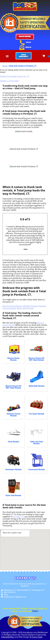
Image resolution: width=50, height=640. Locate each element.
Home (4, 66)
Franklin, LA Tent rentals (9, 81)
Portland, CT (18, 516)
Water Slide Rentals (25, 308)
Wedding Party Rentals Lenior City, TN (14, 76)
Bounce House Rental (12, 306)
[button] (7, 56)
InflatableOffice (7, 637)
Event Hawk (37, 637)
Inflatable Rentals (29, 306)
